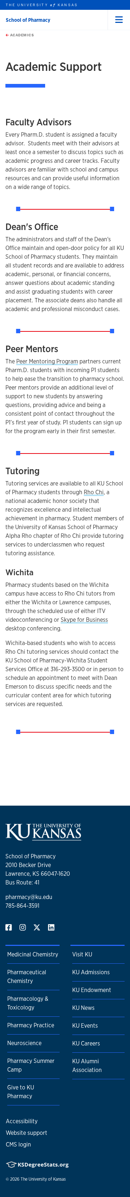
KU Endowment (91, 990)
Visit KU (82, 954)
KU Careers (86, 1043)
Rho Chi (94, 492)
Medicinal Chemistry (32, 954)
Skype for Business (84, 620)
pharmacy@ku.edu (28, 897)
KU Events (85, 1025)
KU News (83, 1008)
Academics (21, 34)
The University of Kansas (43, 1179)
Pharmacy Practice (30, 1025)
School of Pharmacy (28, 20)
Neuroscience (24, 1043)
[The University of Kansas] (43, 837)
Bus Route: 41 (22, 882)
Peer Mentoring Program (47, 361)
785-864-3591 (22, 906)
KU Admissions (91, 972)
